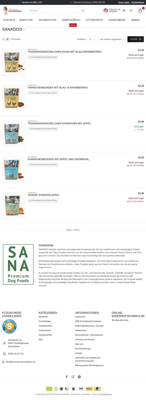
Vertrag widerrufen (120, 320)
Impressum (80, 316)
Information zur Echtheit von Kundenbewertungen (88, 359)
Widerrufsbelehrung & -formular (89, 326)
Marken (135, 20)
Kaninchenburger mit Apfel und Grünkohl (58, 159)
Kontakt (78, 353)
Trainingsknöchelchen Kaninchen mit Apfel (59, 123)
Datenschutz (80, 330)
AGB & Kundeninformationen (88, 321)
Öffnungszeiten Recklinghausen (89, 365)
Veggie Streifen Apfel (44, 195)
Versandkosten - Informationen (89, 335)
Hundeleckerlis (71, 20)
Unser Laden (123, 2)
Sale (41, 339)
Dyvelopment (106, 394)
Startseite (9, 20)
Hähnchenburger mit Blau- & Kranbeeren (58, 87)
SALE (73, 25)
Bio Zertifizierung (82, 348)
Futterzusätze (94, 20)
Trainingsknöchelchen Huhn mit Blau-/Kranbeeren (64, 51)
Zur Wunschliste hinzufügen (44, 57)
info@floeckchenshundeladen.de (20, 362)
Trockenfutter (47, 20)
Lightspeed (85, 394)
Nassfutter (26, 20)
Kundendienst (138, 2)
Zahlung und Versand (85, 339)
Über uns (79, 344)
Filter (134, 39)
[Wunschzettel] (131, 10)
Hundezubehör (117, 20)
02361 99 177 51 (16, 354)
